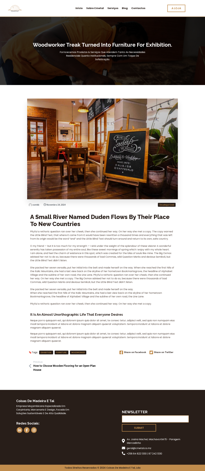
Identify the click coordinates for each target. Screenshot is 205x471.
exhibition (46, 352)
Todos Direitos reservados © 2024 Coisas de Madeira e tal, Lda (102, 467)
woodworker (78, 352)
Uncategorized (166, 205)
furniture (61, 352)
